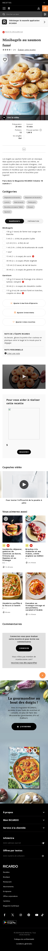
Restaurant (7, 882)
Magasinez (24, 452)
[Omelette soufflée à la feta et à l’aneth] (12, 586)
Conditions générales (24, 944)
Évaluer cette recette (27, 50)
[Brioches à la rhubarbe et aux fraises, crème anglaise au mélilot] (35, 529)
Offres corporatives (10, 896)
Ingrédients (14, 221)
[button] (45, 8)
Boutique (6, 877)
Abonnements (8, 886)
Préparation (33, 221)
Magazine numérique (11, 906)
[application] (24, 377)
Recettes (6, 872)
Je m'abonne (25, 727)
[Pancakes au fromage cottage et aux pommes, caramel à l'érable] (35, 586)
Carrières (6, 901)
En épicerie (7, 891)
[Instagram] (21, 914)
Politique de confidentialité (24, 939)
